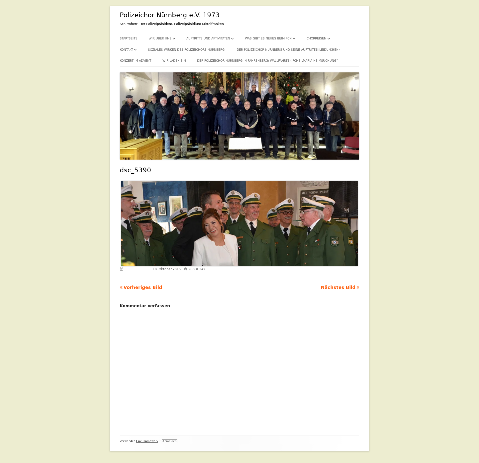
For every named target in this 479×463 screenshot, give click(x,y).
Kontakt (126, 49)
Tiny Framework (147, 441)
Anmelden (169, 441)
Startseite (128, 38)
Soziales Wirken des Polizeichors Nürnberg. (187, 49)
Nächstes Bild (338, 287)
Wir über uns (160, 38)
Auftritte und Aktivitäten (208, 38)
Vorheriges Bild (142, 287)
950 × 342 (197, 269)
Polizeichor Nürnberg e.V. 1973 (170, 15)
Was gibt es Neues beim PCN (268, 38)
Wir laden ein (174, 60)
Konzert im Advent (135, 60)
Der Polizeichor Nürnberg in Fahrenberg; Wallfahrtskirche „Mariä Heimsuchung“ (267, 60)
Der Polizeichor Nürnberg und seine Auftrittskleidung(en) (288, 49)
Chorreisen (316, 38)
